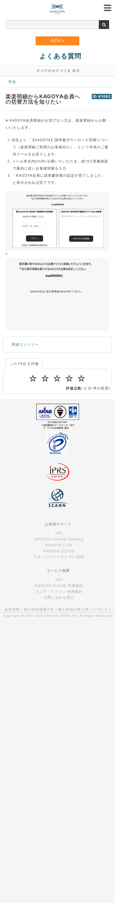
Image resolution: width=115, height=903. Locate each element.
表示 (76, 70)
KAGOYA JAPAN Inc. (61, 615)
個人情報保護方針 (39, 609)
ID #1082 (102, 96)
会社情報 (12, 609)
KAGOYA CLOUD (59, 551)
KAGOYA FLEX (59, 545)
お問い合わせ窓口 (59, 597)
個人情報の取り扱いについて (83, 609)
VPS (59, 533)
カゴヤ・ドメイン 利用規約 (59, 591)
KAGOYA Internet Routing (59, 539)
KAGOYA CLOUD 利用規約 (59, 585)
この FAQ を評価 (24, 363)
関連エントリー (25, 344)
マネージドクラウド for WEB (59, 557)
